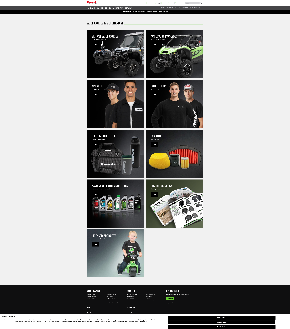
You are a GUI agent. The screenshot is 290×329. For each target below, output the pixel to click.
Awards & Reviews (91, 310)
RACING (191, 8)
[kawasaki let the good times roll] (92, 3)
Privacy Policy (143, 322)
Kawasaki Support (130, 296)
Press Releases (90, 312)
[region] (145, 321)
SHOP (179, 8)
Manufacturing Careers (112, 300)
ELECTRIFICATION (129, 8)
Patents (148, 298)
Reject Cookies (221, 327)
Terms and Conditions (119, 322)
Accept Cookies (222, 318)
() (158, 3)
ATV (98, 8)
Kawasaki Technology (111, 294)
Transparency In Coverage (112, 301)
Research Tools (198, 8)
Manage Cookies (222, 322)
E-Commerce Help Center (151, 300)
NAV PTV (111, 8)
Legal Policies (110, 296)
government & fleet (171, 8)
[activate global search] (201, 3)
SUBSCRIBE (170, 298)
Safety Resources (130, 298)
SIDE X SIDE (104, 8)
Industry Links (149, 296)
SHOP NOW (165, 11)
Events (108, 310)
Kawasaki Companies (91, 296)
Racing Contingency (150, 294)
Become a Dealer (130, 312)
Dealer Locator (129, 310)
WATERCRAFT (119, 8)
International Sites (91, 298)
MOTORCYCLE (91, 8)
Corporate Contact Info (131, 294)
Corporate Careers (111, 298)
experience (163, 8)
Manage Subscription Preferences (173, 302)
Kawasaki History (91, 294)
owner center (185, 8)
